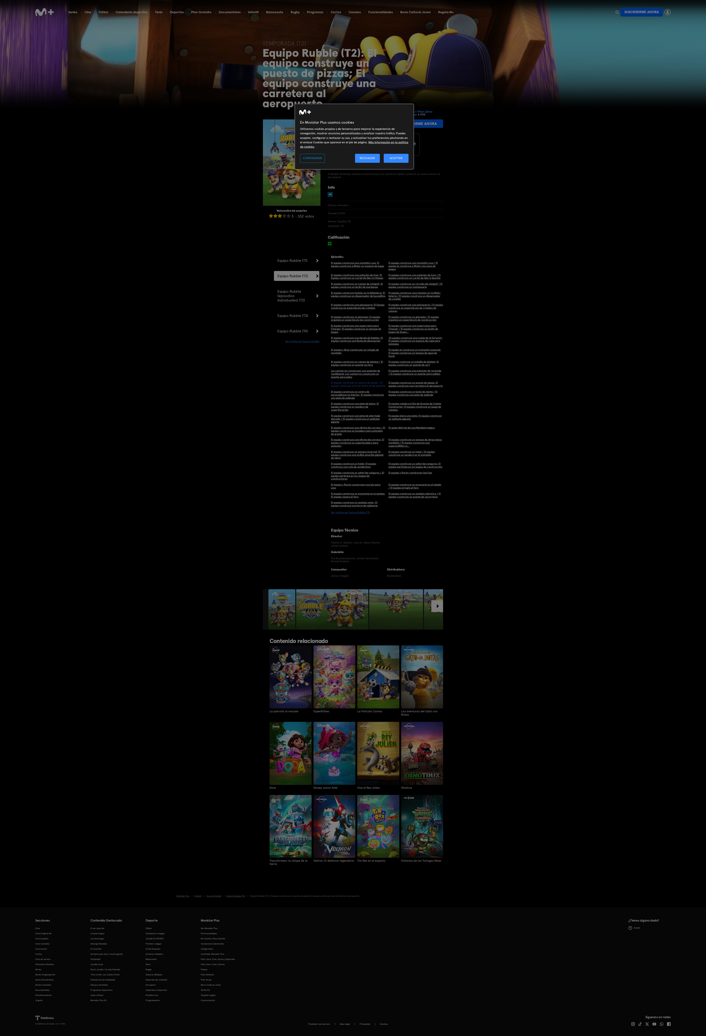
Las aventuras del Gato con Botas (419, 713)
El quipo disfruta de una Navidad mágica (411, 427)
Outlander (95, 959)
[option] (282, 609)
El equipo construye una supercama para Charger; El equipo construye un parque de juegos (356, 328)
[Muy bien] (289, 216)
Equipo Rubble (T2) (292, 276)
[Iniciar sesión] (667, 12)
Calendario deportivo (132, 12)
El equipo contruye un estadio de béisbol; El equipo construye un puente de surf (413, 363)
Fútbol (103, 12)
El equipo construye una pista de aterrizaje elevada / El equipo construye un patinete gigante (355, 418)
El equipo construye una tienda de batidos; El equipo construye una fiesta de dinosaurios (357, 339)
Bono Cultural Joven (415, 12)
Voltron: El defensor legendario (333, 860)
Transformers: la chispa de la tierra (289, 862)
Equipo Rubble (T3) (292, 315)
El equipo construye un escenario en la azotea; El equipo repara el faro (358, 495)
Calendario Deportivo (156, 990)
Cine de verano (43, 959)
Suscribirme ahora (641, 12)
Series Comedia (43, 985)
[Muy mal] (271, 216)
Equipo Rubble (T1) (292, 260)
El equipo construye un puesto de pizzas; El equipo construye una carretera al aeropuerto (415, 384)
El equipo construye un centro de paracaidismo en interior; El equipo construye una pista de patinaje (357, 394)
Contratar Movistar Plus (212, 954)
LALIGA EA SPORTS (155, 938)
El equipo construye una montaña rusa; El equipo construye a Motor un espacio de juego (357, 264)
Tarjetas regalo (208, 995)
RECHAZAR (367, 158)
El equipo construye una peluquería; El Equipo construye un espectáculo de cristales (357, 306)
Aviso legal (345, 1024)
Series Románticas (44, 979)
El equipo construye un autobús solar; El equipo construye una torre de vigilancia (354, 504)
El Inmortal (95, 949)
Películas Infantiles (44, 964)
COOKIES (384, 1024)
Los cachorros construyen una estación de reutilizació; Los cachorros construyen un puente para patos (355, 373)
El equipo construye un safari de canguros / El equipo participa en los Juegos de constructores (357, 475)
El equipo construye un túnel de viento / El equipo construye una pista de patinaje (413, 393)
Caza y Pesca (96, 995)
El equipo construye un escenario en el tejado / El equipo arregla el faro (414, 486)
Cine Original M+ (43, 933)
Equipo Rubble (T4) (292, 331)
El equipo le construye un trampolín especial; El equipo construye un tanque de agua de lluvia (414, 353)
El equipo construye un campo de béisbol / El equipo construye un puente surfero (357, 363)
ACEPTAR (396, 158)
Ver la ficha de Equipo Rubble (302, 341)
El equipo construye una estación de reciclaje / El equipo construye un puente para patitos (414, 372)
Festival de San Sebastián (102, 979)
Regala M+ (446, 12)
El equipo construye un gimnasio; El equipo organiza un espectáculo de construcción (355, 318)
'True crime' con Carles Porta (105, 974)
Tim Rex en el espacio (371, 860)
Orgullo (39, 1000)
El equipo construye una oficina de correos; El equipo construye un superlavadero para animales (357, 442)
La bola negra (97, 933)
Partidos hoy (152, 995)
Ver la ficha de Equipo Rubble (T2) (350, 512)
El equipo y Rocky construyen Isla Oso (410, 472)
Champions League (155, 933)
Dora (273, 787)
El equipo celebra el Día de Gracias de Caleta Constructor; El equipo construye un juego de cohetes (414, 406)
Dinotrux (406, 787)
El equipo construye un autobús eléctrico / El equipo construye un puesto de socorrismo (414, 495)
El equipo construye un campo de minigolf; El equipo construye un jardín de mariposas (357, 285)
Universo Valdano (154, 954)
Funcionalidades (380, 12)
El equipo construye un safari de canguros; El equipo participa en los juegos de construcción (415, 465)
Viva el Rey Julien (368, 787)
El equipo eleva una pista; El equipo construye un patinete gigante (415, 417)
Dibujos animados (99, 985)
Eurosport (151, 985)
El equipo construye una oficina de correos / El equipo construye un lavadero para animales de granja (358, 430)
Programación (153, 1000)
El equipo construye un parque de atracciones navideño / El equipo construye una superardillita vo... (415, 442)
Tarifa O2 (205, 990)
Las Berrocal (96, 964)
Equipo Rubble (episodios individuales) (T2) (291, 295)
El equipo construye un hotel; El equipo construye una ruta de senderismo (353, 465)
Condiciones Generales (212, 943)
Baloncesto (274, 12)
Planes (204, 969)
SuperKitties (321, 711)
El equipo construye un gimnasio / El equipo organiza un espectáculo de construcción (413, 318)
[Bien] (284, 216)
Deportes (177, 12)
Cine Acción (41, 949)
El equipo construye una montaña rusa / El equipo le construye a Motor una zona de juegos (413, 266)
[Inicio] (44, 12)
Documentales (230, 12)
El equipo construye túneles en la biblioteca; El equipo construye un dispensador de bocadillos (358, 294)
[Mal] (275, 216)
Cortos (336, 12)
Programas (315, 12)
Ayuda (637, 928)
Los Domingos (97, 938)
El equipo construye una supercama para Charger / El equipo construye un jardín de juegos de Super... (413, 328)
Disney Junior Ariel (325, 787)
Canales (355, 12)
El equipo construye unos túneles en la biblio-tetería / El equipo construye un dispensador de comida (414, 296)
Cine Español (41, 938)
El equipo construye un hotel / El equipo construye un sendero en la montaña (411, 453)
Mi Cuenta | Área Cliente (213, 938)
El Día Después (153, 949)
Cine (88, 12)
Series (72, 12)
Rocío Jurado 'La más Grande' (105, 969)
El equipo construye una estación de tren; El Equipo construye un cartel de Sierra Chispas (357, 277)
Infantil (253, 12)
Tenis (159, 12)
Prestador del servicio (319, 1024)
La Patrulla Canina (369, 711)
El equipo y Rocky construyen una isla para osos (355, 486)
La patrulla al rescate (284, 711)
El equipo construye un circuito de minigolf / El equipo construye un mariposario (415, 285)
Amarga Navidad (98, 943)
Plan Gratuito (201, 12)
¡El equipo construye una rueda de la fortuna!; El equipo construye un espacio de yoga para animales (415, 341)
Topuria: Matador (154, 974)
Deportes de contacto (156, 979)
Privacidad (365, 1024)
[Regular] (280, 216)
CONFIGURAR (312, 158)
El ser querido (97, 928)
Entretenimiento (43, 995)
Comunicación (208, 1000)
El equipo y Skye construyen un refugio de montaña (355, 351)
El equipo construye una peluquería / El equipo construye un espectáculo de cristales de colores (415, 308)
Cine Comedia (42, 943)
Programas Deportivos (101, 990)
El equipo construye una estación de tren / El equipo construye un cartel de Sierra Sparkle (414, 277)
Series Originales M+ (45, 974)
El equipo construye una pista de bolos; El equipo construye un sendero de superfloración (355, 406)
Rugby (295, 12)
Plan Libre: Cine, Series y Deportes (218, 959)
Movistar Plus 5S (98, 1000)
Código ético (207, 949)
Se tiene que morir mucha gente (106, 954)
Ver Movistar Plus (209, 928)
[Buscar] (617, 12)
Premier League (154, 943)
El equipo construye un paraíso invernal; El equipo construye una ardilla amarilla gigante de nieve (357, 454)
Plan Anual (206, 979)
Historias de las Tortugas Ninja (421, 860)
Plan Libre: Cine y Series (213, 964)
